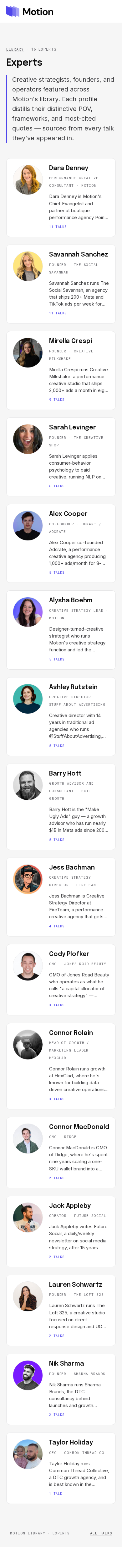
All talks (101, 1533)
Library (15, 49)
